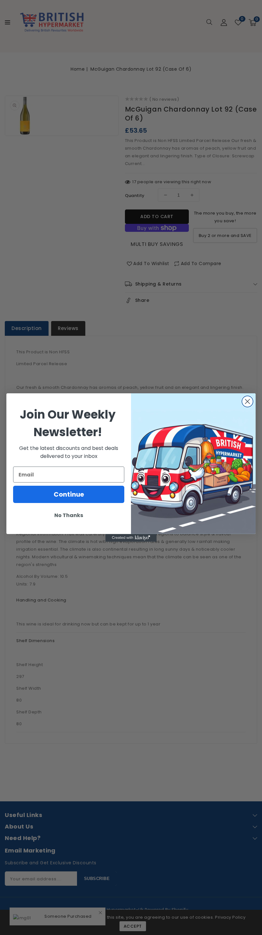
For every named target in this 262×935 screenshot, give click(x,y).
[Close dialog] (247, 401)
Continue (69, 494)
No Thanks (68, 515)
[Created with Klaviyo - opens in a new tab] (131, 538)
